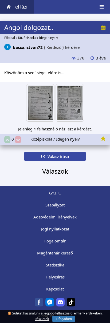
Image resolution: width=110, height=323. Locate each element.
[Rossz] (18, 139)
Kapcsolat (55, 289)
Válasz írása (57, 156)
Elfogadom (64, 319)
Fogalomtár (55, 241)
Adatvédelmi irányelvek (55, 217)
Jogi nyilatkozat (55, 229)
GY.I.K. (55, 193)
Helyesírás (55, 277)
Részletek (42, 319)
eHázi (21, 6)
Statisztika (55, 265)
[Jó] (7, 139)
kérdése (46, 47)
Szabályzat (55, 205)
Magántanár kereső (55, 253)
